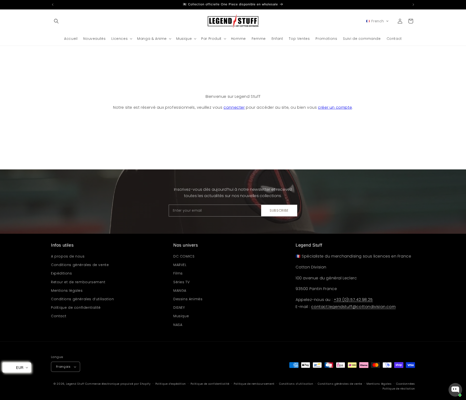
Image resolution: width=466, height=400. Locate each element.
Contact (58, 316)
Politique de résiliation (399, 389)
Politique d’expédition (170, 384)
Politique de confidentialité (76, 307)
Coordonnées (405, 384)
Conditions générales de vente (80, 264)
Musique (181, 316)
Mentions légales (67, 290)
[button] (56, 21)
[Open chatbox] (455, 390)
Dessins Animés (187, 299)
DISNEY (179, 307)
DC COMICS (183, 256)
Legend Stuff (75, 384)
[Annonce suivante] (413, 4)
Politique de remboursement (254, 384)
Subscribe (279, 210)
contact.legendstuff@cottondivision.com (353, 306)
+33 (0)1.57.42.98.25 (353, 299)
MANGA (179, 290)
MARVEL (180, 264)
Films (178, 273)
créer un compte (335, 107)
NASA (177, 324)
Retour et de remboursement (78, 282)
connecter (234, 107)
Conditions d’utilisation (296, 384)
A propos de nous (68, 256)
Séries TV (181, 282)
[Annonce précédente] (52, 4)
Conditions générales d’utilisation (82, 299)
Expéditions (61, 273)
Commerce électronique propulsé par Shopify (117, 384)
